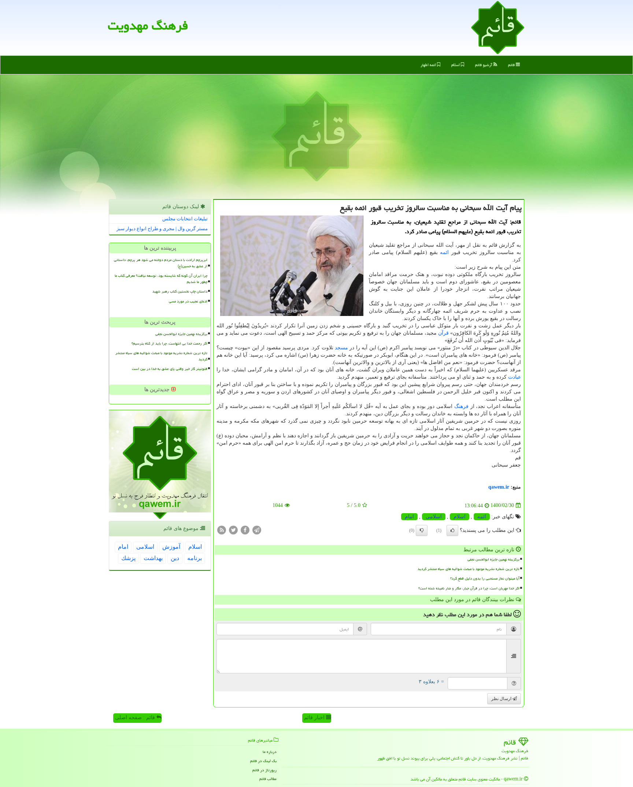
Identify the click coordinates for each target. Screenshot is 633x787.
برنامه (194, 558)
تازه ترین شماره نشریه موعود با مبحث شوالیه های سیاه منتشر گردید (468, 569)
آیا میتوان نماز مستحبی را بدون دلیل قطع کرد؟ (484, 578)
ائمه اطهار (429, 65)
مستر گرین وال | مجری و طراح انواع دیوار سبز (162, 228)
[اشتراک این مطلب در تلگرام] (257, 529)
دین (175, 558)
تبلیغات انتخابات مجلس (185, 218)
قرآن (443, 333)
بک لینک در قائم (263, 761)
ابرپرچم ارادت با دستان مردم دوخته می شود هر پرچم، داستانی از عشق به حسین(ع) (160, 263)
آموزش (171, 547)
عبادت (514, 377)
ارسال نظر (501, 698)
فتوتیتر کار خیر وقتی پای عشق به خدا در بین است (169, 368)
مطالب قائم (268, 779)
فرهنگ (461, 406)
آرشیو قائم (484, 65)
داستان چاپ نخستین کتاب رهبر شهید (179, 291)
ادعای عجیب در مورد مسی (188, 301)
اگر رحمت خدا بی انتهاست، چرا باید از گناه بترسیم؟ (169, 343)
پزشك (128, 558)
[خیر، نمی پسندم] (421, 530)
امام (409, 516)
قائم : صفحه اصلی (135, 717)
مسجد (341, 347)
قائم (512, 65)
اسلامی (434, 516)
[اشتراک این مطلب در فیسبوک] (245, 529)
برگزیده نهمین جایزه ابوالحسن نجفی (493, 559)
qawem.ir (498, 487)
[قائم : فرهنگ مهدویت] (497, 27)
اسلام (456, 65)
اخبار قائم (315, 717)
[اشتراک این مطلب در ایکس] (233, 529)
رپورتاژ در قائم (264, 770)
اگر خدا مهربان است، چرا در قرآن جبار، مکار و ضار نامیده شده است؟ (468, 588)
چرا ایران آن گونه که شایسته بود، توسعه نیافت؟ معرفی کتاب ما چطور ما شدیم (161, 279)
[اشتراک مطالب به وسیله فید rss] (221, 529)
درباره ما (270, 751)
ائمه (444, 252)
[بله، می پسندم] (452, 530)
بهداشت (153, 558)
